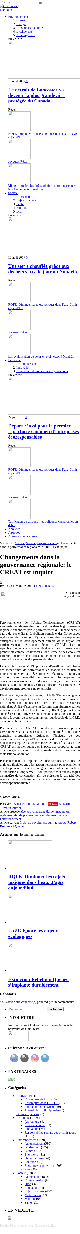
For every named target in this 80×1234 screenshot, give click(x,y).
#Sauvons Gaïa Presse (22, 536)
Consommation (34, 1180)
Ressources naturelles (30, 27)
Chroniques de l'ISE (38, 1099)
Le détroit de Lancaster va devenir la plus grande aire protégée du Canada (36, 95)
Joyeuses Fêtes (17, 161)
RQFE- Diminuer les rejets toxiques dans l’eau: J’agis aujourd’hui (36, 882)
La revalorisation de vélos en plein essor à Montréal (41, 356)
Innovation (23, 367)
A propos (14, 532)
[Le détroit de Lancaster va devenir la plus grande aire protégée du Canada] (44, 77)
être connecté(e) (26, 1002)
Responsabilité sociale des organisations (42, 371)
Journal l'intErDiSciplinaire (42, 1110)
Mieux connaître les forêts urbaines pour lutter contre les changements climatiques (42, 187)
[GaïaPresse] (9, 6)
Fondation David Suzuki (40, 1106)
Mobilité (21, 207)
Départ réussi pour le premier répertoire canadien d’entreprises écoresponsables (43, 431)
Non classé (23, 1169)
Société (13, 193)
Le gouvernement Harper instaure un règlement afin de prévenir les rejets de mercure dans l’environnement (35, 815)
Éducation (31, 1187)
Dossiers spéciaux (27, 1114)
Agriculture (32, 1121)
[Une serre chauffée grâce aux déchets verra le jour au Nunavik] (44, 253)
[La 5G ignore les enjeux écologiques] (30, 922)
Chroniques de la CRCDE (42, 1103)
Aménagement (25, 35)
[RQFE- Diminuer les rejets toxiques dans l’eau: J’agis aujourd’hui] (30, 868)
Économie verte (26, 364)
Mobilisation (33, 1195)
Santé (20, 204)
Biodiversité (24, 31)
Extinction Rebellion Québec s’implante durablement (38, 982)
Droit (19, 211)
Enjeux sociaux (26, 200)
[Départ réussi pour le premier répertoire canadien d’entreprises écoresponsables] (44, 413)
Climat (20, 20)
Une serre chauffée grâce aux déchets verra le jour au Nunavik (42, 268)
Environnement (18, 16)
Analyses (14, 529)
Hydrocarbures (34, 1158)
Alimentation (24, 196)
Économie (14, 360)
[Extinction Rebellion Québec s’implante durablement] (30, 970)
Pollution (30, 1162)
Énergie (21, 24)
